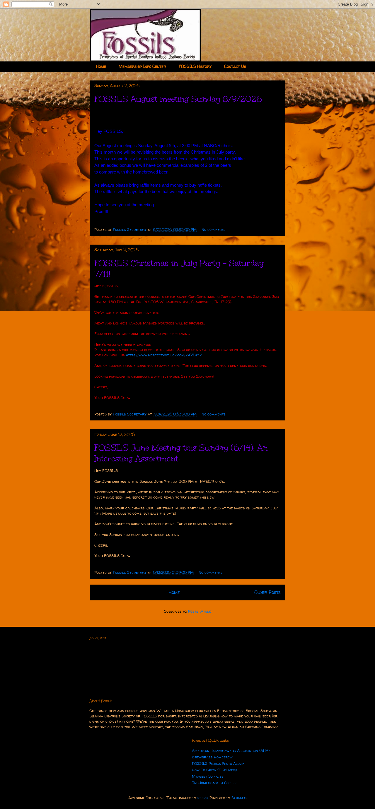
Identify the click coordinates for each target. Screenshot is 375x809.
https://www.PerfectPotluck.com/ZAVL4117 (164, 355)
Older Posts (267, 592)
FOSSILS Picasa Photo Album (218, 763)
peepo (202, 797)
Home (101, 66)
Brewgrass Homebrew (212, 757)
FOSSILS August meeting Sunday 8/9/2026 (178, 99)
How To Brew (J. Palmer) (214, 769)
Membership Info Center (142, 66)
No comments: (214, 229)
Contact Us (235, 66)
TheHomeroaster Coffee (214, 782)
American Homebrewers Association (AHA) (231, 750)
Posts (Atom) (199, 611)
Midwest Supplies (208, 776)
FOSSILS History (195, 66)
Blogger (238, 797)
